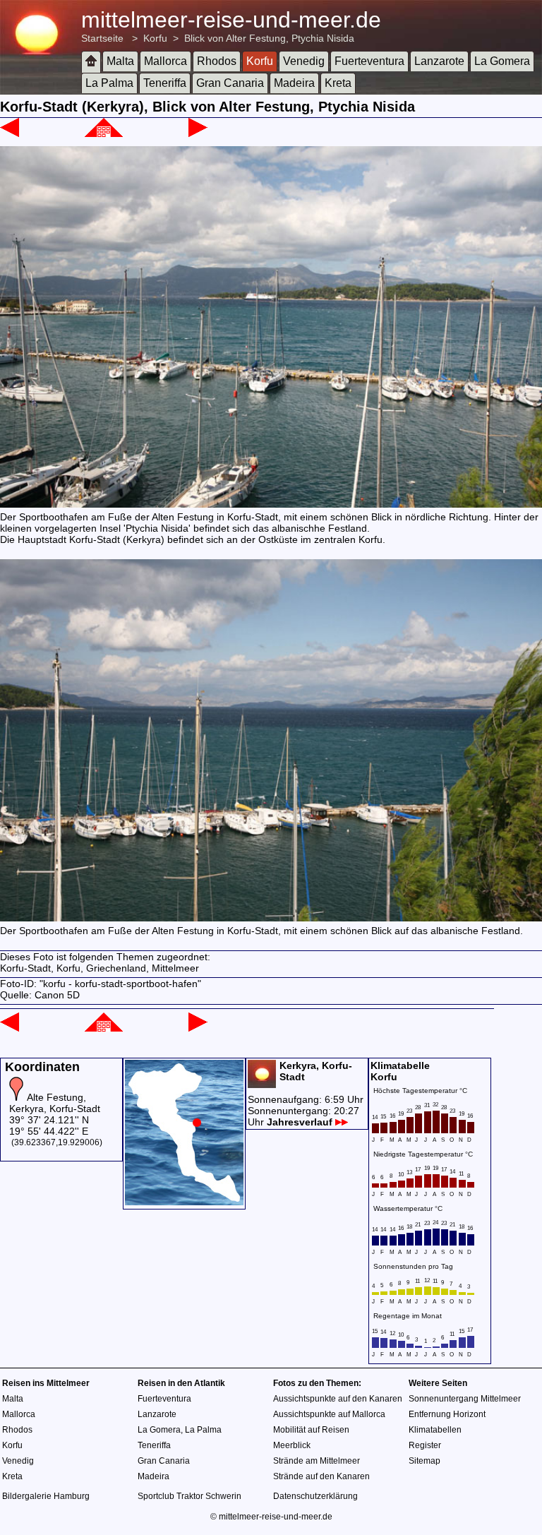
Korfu (155, 38)
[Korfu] (104, 133)
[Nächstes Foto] (197, 133)
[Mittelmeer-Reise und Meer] (91, 62)
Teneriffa (164, 83)
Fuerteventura (369, 61)
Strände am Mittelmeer (316, 1461)
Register (425, 1445)
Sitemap (424, 1461)
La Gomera (502, 61)
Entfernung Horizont (447, 1414)
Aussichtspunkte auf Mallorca (329, 1414)
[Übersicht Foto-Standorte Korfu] (184, 1201)
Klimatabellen (435, 1430)
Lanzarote (439, 61)
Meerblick (292, 1445)
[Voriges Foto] (9, 133)
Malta (120, 61)
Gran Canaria (230, 83)
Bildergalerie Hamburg (46, 1496)
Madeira (294, 83)
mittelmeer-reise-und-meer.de (231, 19)
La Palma (109, 83)
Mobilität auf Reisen (311, 1430)
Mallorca (165, 61)
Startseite (102, 38)
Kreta (338, 83)
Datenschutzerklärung (315, 1496)
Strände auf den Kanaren (321, 1476)
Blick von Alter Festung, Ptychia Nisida (269, 38)
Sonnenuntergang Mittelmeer (465, 1399)
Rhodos (216, 61)
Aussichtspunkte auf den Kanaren (337, 1399)
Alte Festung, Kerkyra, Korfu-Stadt (54, 1103)
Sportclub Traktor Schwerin (189, 1496)
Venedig (304, 61)
